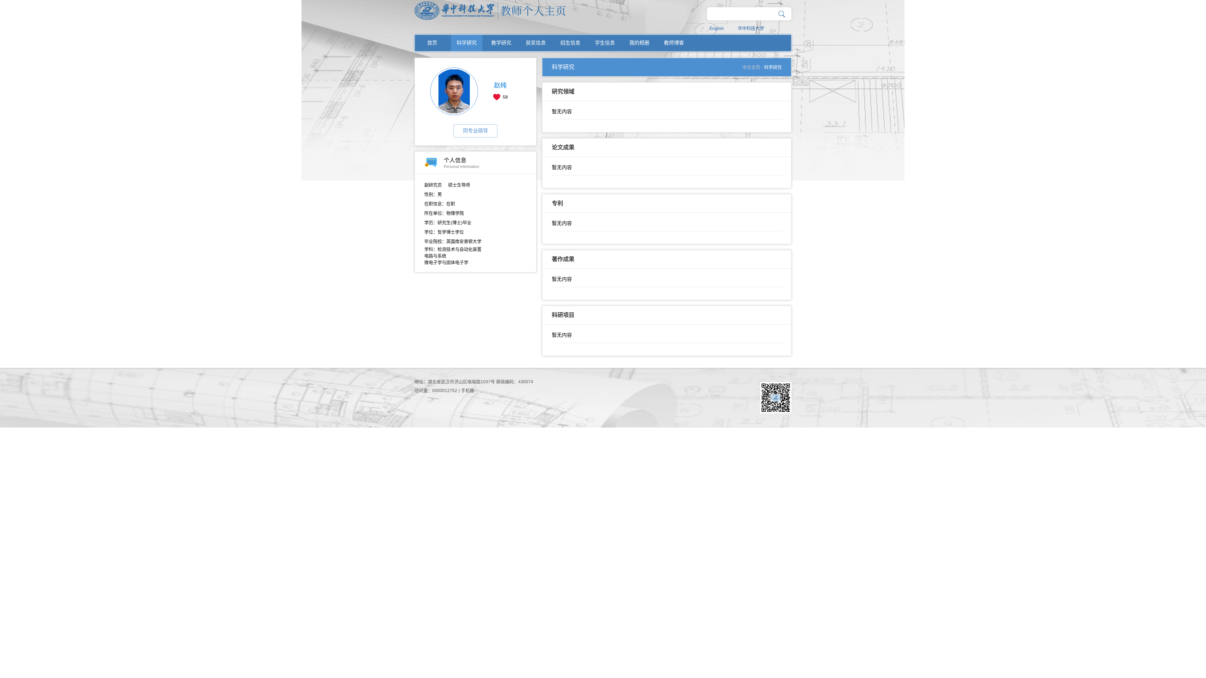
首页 (432, 43)
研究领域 (563, 92)
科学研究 (467, 43)
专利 (557, 203)
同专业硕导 (475, 130)
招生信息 (570, 43)
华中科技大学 (751, 28)
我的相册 (639, 43)
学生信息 (605, 43)
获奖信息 (536, 43)
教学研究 (501, 43)
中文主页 (751, 67)
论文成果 (563, 147)
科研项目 (563, 315)
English (716, 28)
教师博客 (674, 43)
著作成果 (563, 259)
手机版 (467, 390)
